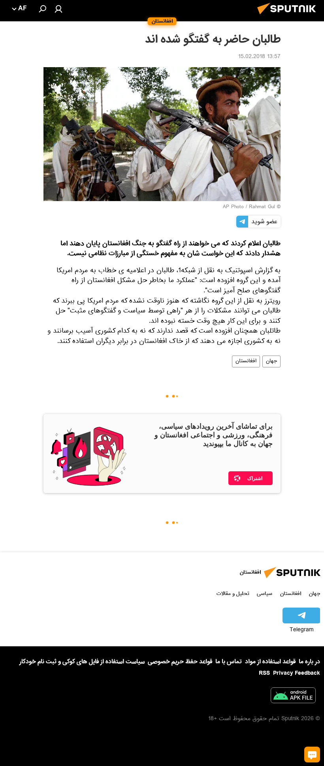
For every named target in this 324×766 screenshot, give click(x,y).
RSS (264, 673)
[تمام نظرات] (312, 754)
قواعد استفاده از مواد (270, 661)
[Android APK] (293, 696)
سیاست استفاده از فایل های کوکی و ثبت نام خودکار (82, 661)
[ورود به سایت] (58, 9)
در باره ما (309, 661)
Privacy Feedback (296, 673)
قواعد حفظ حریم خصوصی (180, 661)
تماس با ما (228, 662)
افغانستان (245, 361)
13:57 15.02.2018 (259, 57)
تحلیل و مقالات (233, 593)
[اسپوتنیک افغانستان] (289, 16)
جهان (271, 361)
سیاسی (264, 593)
